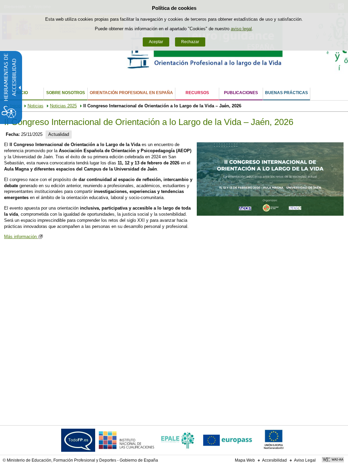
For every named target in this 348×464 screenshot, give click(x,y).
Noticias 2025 (63, 105)
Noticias (36, 105)
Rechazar (190, 41)
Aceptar (156, 41)
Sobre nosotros (65, 92)
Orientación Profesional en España (131, 92)
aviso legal (241, 28)
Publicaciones (241, 92)
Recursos (197, 92)
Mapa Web (245, 460)
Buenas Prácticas (286, 92)
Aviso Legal (305, 460)
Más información (21, 236)
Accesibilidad (274, 460)
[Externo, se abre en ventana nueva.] (78, 442)
